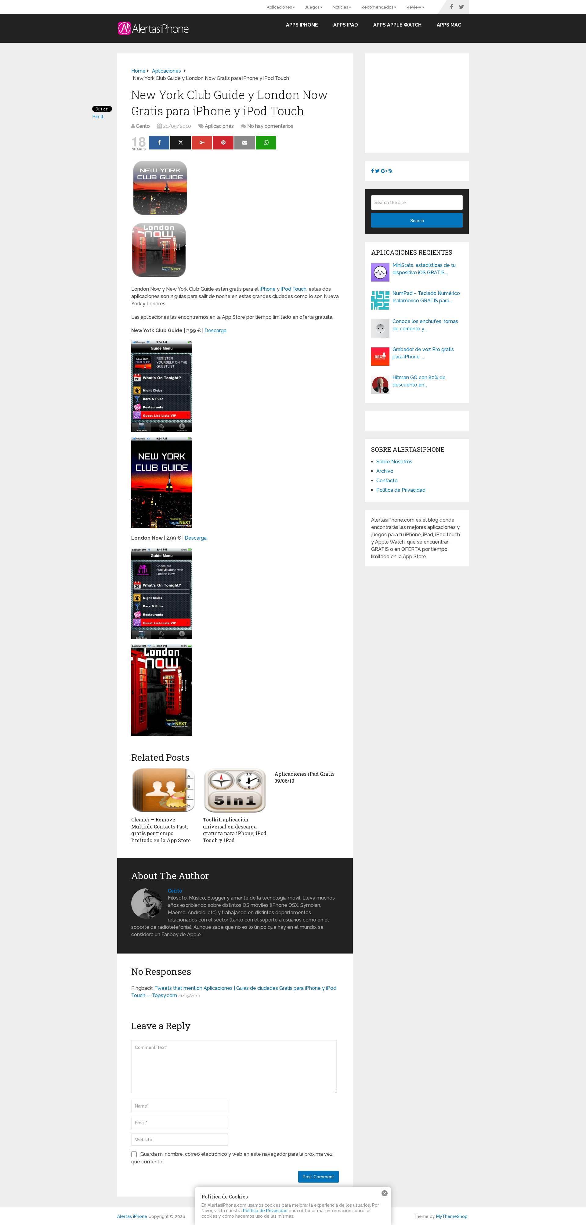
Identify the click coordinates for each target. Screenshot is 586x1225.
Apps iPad (345, 25)
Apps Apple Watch (397, 25)
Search (417, 220)
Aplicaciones (280, 7)
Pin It (97, 117)
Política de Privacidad (400, 490)
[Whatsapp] (266, 142)
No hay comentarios (270, 126)
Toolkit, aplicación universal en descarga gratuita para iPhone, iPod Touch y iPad (234, 829)
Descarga (215, 330)
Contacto (387, 480)
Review (414, 7)
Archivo (384, 471)
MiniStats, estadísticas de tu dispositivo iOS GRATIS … (424, 268)
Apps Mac (449, 25)
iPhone (268, 289)
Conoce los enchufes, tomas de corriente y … (425, 325)
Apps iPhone (302, 25)
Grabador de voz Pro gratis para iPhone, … (423, 353)
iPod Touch (293, 289)
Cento (143, 126)
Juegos (312, 7)
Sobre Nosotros (394, 462)
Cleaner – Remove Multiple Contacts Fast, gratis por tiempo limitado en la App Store (161, 829)
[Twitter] (180, 142)
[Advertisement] (422, 102)
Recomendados (377, 7)
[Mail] (244, 142)
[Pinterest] (223, 142)
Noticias (341, 7)
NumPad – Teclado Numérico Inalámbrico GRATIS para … (426, 297)
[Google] (202, 142)
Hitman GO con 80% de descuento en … (419, 381)
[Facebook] (159, 142)
